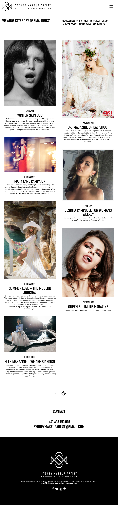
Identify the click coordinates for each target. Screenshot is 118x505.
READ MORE (29, 69)
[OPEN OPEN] (112, 6)
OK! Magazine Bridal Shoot (88, 127)
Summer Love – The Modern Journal (30, 290)
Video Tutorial (98, 23)
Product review (78, 23)
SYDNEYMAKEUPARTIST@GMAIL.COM (59, 426)
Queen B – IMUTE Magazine (88, 307)
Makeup (104, 20)
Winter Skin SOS (29, 115)
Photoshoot (94, 20)
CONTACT (59, 411)
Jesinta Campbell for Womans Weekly (88, 212)
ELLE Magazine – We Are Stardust (29, 362)
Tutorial (84, 20)
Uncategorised (68, 20)
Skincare (65, 23)
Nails (88, 23)
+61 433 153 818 (59, 421)
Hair (78, 20)
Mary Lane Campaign (29, 181)
